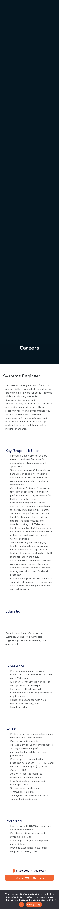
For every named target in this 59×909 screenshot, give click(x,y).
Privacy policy (34, 904)
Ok (21, 904)
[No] (55, 899)
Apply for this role (29, 878)
